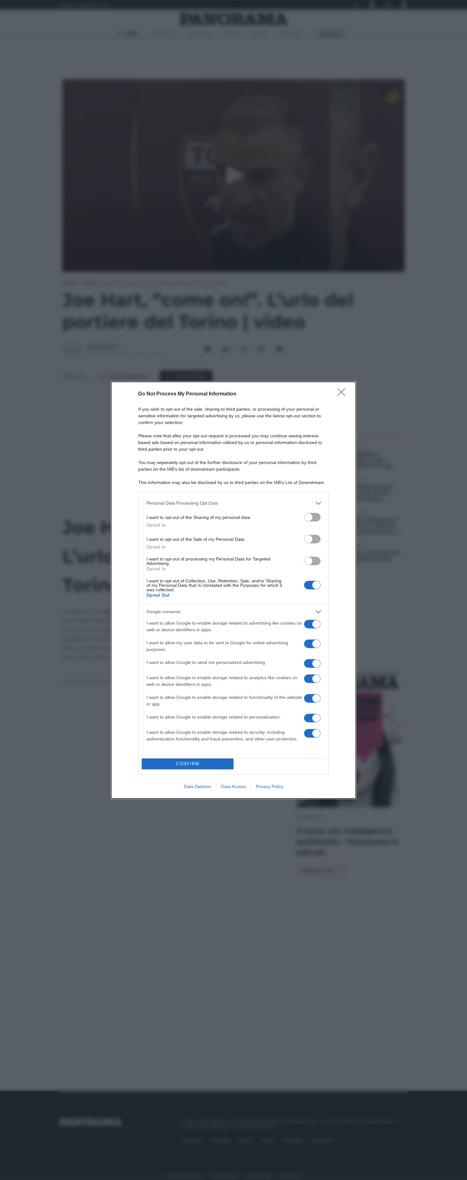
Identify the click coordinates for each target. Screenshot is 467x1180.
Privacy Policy (269, 786)
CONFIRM (188, 763)
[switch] (312, 517)
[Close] (343, 394)
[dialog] (233, 590)
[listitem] (233, 503)
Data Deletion (197, 786)
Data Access (233, 786)
